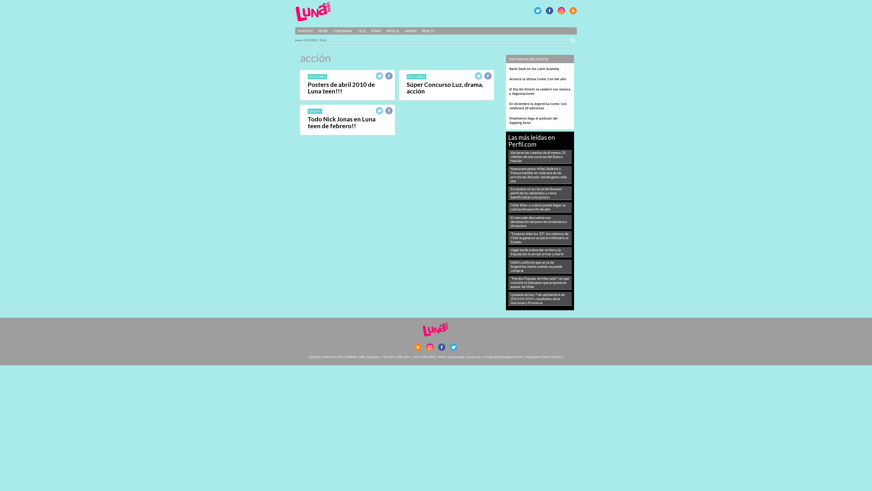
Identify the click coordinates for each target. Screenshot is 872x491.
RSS (573, 10)
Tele (361, 31)
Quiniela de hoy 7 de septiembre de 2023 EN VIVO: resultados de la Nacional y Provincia (537, 298)
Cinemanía (342, 31)
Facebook (549, 10)
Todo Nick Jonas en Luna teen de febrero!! (342, 122)
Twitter (537, 10)
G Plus (561, 10)
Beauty (428, 31)
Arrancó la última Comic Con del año (537, 79)
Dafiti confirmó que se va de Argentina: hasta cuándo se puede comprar (536, 266)
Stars (376, 31)
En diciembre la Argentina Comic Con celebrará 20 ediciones (538, 106)
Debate (315, 111)
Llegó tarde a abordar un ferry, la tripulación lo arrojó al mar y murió (537, 252)
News (323, 31)
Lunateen (313, 11)
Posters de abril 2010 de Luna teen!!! (341, 88)
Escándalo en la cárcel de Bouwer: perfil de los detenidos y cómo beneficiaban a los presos (536, 193)
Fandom (305, 31)
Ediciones (317, 77)
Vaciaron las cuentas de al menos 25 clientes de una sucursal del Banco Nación (538, 156)
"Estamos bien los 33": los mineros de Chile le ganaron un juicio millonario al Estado (539, 237)
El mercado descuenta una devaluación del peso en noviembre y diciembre (538, 221)
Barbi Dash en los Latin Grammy (534, 69)
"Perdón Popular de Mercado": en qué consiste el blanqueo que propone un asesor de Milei (539, 282)
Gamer (410, 31)
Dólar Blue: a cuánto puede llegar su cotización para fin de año (538, 207)
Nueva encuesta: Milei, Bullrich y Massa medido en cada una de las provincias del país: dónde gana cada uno (538, 174)
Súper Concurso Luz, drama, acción (445, 88)
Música (392, 31)
